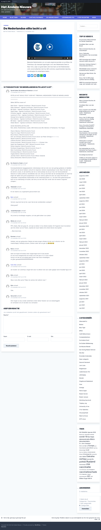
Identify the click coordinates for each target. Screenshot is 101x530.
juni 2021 (82, 305)
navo (84, 456)
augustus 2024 (84, 201)
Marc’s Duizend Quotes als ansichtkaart (87, 101)
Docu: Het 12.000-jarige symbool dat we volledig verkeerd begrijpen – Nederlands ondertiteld (86, 120)
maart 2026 (82, 182)
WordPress (38, 525)
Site (52, 336)
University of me (84, 406)
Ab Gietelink (83, 432)
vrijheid (89, 474)
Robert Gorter (83, 394)
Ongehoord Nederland (86, 381)
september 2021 (84, 295)
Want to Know (83, 416)
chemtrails (87, 434)
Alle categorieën (85, 503)
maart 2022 (82, 276)
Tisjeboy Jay (83, 403)
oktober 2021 (83, 292)
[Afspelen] (29, 58)
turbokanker (82, 464)
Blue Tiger (14, 17)
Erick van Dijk (82, 445)
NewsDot (3, 526)
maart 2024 (82, 216)
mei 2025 (82, 191)
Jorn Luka (82, 365)
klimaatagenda (87, 454)
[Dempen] (67, 58)
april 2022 (82, 273)
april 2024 (82, 213)
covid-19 (83, 436)
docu (92, 439)
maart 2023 (82, 239)
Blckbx (23, 17)
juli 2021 (81, 302)
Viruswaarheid (83, 413)
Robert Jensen (83, 397)
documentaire (84, 441)
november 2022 (84, 251)
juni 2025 (82, 188)
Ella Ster (81, 353)
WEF (88, 476)
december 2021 (84, 286)
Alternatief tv (83, 321)
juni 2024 (82, 207)
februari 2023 (83, 242)
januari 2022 (83, 283)
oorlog (82, 459)
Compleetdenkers (84, 337)
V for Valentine (83, 17)
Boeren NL (81, 434)
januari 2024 (83, 223)
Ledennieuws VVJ (68, 17)
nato (80, 456)
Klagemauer (82, 368)
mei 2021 (82, 308)
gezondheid (89, 448)
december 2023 (84, 226)
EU (87, 445)
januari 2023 (83, 245)
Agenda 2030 (92, 432)
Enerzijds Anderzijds (85, 356)
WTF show (82, 419)
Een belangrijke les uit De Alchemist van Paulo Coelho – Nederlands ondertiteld (88, 150)
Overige (6, 25)
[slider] (48, 58)
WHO (92, 476)
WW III (90, 478)
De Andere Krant (52, 17)
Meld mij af (84, 499)
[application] (49, 47)
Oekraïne (90, 456)
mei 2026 (82, 179)
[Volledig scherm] (70, 58)
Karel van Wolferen (83, 452)
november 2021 (84, 289)
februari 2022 (83, 280)
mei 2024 (82, 210)
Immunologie (82, 450)
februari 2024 (83, 220)
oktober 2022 (83, 254)
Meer (94, 17)
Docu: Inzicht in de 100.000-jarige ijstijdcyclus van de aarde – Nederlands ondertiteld (87, 112)
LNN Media (82, 375)
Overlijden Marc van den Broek (86, 105)
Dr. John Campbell (85, 443)
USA (88, 464)
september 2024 (84, 198)
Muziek (81, 378)
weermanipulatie (83, 476)
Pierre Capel (83, 390)
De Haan (91, 437)
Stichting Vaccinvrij (85, 400)
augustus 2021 (83, 299)
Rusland (90, 461)
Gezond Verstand (84, 362)
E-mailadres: (83, 491)
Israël (87, 450)
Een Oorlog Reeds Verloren (87, 350)
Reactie (6, 315)
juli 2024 (82, 204)
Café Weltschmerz (36, 17)
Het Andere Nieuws (16, 7)
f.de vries (13, 265)
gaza (96, 445)
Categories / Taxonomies (87, 501)
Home (5, 17)
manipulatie (94, 454)
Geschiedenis (82, 448)
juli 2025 (82, 185)
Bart (12, 197)
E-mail (29, 336)
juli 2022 (82, 264)
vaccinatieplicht (91, 469)
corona (92, 434)
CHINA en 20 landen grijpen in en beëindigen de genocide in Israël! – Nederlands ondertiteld (88, 160)
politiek (82, 462)
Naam (5, 336)
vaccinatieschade (88, 472)
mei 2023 (82, 232)
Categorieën (85, 505)
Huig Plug (95, 448)
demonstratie (84, 439)
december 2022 (84, 248)
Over (80, 384)
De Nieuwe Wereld (84, 346)
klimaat (81, 454)
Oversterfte (90, 459)
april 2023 (82, 235)
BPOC (81, 331)
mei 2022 (82, 270)
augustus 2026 (84, 175)
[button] (50, 47)
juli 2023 (82, 229)
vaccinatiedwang (82, 469)
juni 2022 (82, 267)
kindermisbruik (91, 452)
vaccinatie (85, 467)
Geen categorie (83, 359)
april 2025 (82, 194)
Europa (91, 446)
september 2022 (84, 257)
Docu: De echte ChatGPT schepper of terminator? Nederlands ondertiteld (86, 126)
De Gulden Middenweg (86, 343)
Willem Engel (83, 478)
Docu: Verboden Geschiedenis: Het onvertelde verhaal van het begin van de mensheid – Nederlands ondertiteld (88, 134)
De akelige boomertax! (86, 155)
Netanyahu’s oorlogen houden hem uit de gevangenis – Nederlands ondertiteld (87, 143)
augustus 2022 (84, 261)
